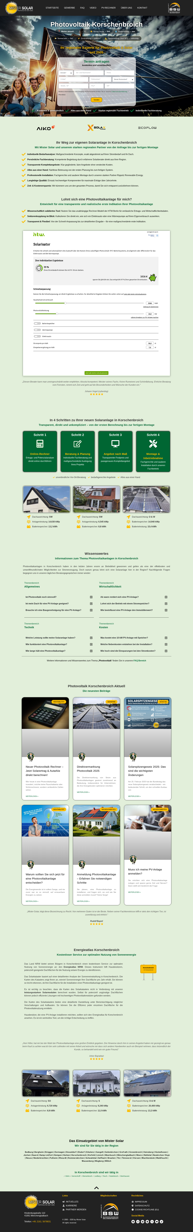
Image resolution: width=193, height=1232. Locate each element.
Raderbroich (113, 1176)
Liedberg (97, 1176)
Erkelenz (90, 1152)
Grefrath (123, 1152)
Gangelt (99, 1152)
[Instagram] (138, 1221)
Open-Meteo (96, 34)
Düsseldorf (71, 1152)
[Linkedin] (147, 1221)
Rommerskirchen (76, 1158)
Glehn (67, 1176)
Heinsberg (148, 1152)
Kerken (66, 1155)
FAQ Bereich (140, 661)
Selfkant (102, 1158)
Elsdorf (81, 1152)
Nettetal (147, 1155)
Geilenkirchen (111, 1152)
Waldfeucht (161, 1158)
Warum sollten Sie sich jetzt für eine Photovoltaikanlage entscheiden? (45, 878)
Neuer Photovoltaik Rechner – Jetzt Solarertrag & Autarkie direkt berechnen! (44, 770)
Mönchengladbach (126, 1155)
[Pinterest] (142, 1221)
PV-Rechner (108, 8)
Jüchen (26, 1155)
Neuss (29, 1158)
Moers (139, 1155)
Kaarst (35, 1155)
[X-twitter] (152, 1221)
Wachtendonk (148, 1158)
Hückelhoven (161, 1152)
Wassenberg (87, 1161)
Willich (108, 1161)
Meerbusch (110, 1155)
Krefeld (91, 1155)
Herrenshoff (76, 1176)
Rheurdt (62, 1158)
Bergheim (39, 1152)
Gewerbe (69, 8)
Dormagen (59, 1152)
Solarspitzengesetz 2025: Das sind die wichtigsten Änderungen (147, 770)
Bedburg (29, 1152)
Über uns (126, 8)
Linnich (100, 1155)
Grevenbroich (135, 1152)
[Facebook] (133, 1221)
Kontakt (142, 8)
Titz (118, 1158)
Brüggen (49, 1152)
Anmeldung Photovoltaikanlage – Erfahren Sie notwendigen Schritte (96, 878)
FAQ (82, 8)
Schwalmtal (91, 1158)
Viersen (136, 1158)
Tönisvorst (126, 1158)
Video (93, 8)
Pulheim (53, 1158)
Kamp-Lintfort (46, 1155)
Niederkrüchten (40, 1158)
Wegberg (99, 1161)
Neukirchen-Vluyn (161, 1155)
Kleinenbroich (87, 1176)
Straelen (111, 1158)
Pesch (105, 1176)
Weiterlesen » (32, 796)
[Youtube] (156, 1221)
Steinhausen (124, 1176)
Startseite (52, 8)
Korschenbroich (79, 1155)
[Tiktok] (161, 1221)
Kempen (58, 1155)
